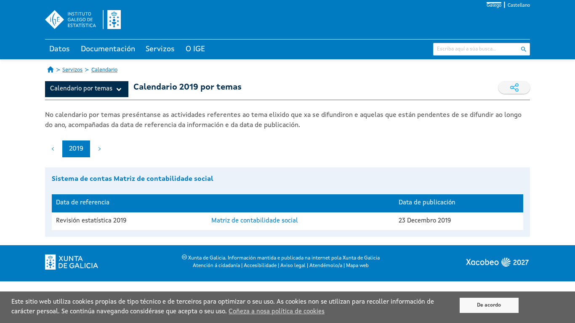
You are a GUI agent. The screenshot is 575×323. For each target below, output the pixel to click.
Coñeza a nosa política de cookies (277, 312)
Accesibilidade (260, 265)
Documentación (108, 49)
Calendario (104, 70)
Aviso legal (293, 265)
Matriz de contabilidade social (254, 221)
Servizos (160, 49)
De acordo (489, 305)
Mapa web (357, 265)
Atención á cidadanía (216, 265)
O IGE (195, 49)
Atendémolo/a (325, 265)
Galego (494, 5)
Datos (59, 49)
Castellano (519, 5)
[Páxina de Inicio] (50, 69)
